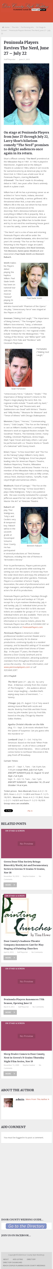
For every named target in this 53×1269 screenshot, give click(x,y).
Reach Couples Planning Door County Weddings (24, 1265)
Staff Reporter (9, 59)
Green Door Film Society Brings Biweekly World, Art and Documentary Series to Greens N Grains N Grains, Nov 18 (26, 867)
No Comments (37, 952)
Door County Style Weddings (33, 1255)
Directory (31, 1259)
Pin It (30, 810)
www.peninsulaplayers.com (17, 667)
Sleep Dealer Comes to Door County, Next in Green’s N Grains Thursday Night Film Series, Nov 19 (24, 1058)
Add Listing (18, 1259)
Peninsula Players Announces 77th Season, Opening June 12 (24, 1001)
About (6, 1259)
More (8, 884)
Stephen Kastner (29, 876)
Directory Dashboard (12, 1262)
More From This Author (36, 1099)
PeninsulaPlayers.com (32, 627)
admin (20, 1099)
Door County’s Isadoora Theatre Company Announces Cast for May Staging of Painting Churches (23, 945)
